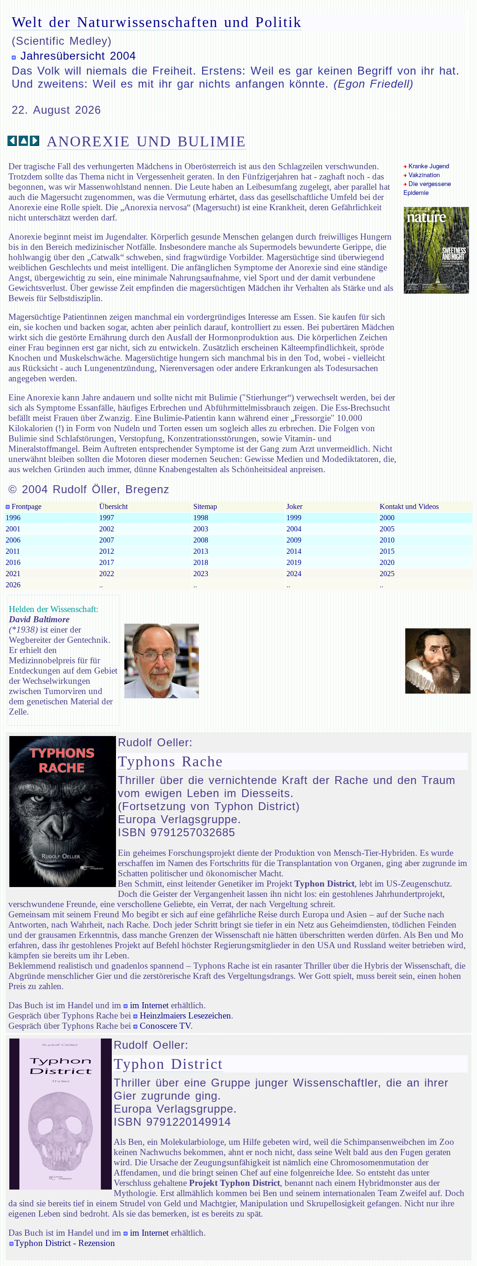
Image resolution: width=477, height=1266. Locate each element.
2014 (293, 551)
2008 (200, 540)
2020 (387, 562)
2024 (293, 574)
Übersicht (113, 506)
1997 (106, 518)
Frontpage (25, 506)
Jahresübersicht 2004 (78, 55)
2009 (293, 540)
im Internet (149, 1005)
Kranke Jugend (428, 165)
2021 (13, 574)
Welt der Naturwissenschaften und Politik (157, 22)
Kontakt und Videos (409, 506)
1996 (13, 518)
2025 (387, 574)
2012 (106, 551)
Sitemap (205, 506)
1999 (293, 518)
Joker (294, 506)
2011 (13, 551)
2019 (293, 562)
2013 (200, 551)
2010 (387, 540)
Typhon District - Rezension (64, 1243)
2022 (106, 574)
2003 (200, 529)
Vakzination (423, 174)
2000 (387, 518)
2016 (13, 562)
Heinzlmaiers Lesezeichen (185, 1015)
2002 (106, 529)
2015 (387, 551)
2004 (293, 529)
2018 (200, 562)
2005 (387, 529)
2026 (13, 585)
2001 (13, 529)
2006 (13, 540)
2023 (200, 574)
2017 (106, 562)
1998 (200, 518)
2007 (106, 540)
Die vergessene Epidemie (427, 188)
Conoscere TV (165, 1026)
